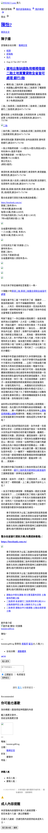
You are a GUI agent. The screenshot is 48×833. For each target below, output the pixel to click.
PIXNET (12, 790)
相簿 (8, 51)
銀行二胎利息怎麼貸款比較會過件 (30, 470)
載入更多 (5, 661)
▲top (3, 656)
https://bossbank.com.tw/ (11, 202)
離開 (15, 828)
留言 (31, 644)
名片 (8, 57)
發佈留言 (5, 678)
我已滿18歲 (6, 828)
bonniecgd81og (7, 629)
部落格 (9, 54)
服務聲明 (28, 792)
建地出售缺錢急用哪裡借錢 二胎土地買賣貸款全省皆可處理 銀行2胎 (25, 73)
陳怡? (6, 24)
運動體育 (22, 651)
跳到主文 (5, 32)
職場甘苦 (23, 45)
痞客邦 (25, 644)
